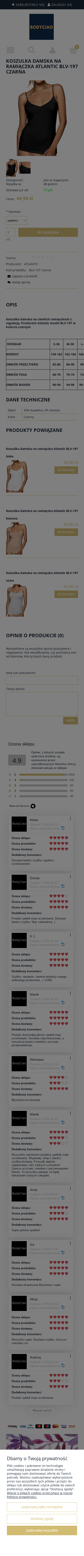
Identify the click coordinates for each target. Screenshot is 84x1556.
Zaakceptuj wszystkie (42, 1530)
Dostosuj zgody (42, 1519)
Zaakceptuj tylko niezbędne (42, 1507)
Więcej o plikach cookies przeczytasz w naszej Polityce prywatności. (40, 1495)
